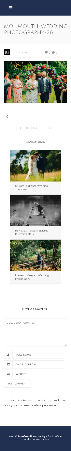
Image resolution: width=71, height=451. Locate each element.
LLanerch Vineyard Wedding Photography (32, 277)
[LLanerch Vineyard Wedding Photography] (35, 255)
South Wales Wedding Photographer (42, 438)
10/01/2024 (20, 52)
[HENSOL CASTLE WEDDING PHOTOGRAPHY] (35, 210)
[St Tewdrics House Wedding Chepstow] (35, 166)
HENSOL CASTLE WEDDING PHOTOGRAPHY (32, 232)
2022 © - (28, 436)
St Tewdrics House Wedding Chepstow (31, 187)
